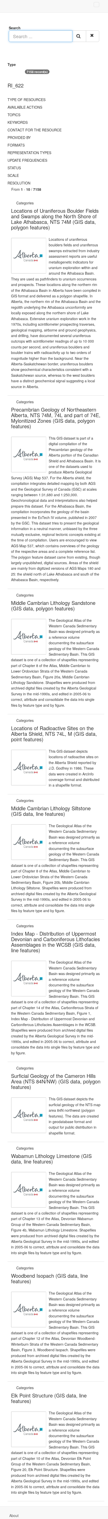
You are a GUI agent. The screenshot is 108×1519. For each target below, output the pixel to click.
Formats (16, 145)
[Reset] (92, 36)
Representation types (29, 152)
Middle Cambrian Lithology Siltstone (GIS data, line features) (51, 810)
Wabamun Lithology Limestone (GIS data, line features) (51, 1158)
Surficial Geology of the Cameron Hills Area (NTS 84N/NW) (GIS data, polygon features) (55, 1081)
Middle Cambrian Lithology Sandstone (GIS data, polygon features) (53, 605)
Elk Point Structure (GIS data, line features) (49, 1398)
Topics (14, 114)
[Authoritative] (35, 202)
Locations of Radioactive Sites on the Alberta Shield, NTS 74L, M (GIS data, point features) (54, 733)
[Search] (79, 36)
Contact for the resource (35, 129)
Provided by (19, 137)
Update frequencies (27, 160)
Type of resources (26, 99)
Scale (13, 175)
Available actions (25, 107)
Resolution (19, 182)
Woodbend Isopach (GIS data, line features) (49, 1278)
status (14, 167)
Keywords (18, 122)
